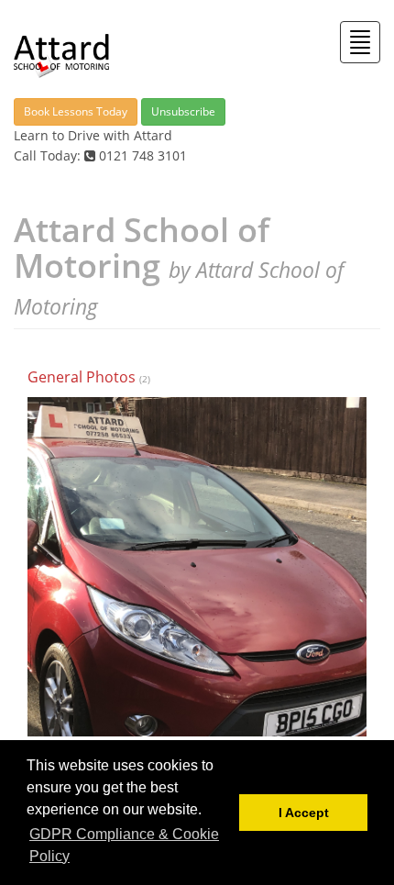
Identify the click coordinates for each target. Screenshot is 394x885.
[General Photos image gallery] (197, 566)
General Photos (81, 377)
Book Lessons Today (75, 111)
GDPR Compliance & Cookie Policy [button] (124, 845)
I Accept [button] (304, 812)
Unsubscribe (183, 111)
